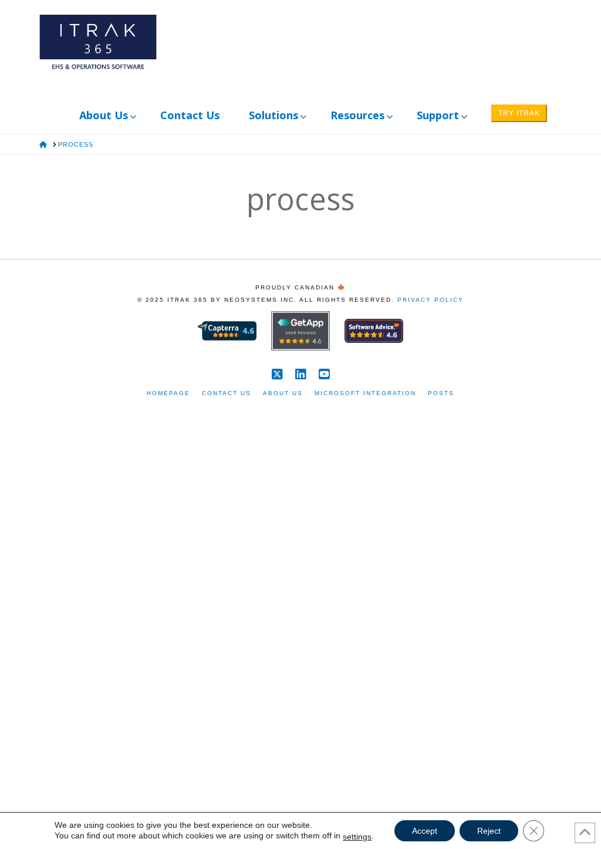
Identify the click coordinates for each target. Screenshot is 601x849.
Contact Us (226, 393)
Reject (489, 830)
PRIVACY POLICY (430, 300)
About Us (283, 393)
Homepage (168, 393)
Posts (441, 393)
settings (357, 836)
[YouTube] (324, 374)
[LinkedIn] (300, 374)
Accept (424, 830)
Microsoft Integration (365, 393)
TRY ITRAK (519, 113)
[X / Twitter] (277, 374)
